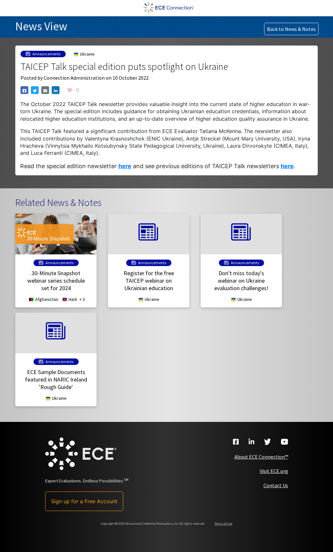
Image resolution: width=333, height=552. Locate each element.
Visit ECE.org (274, 471)
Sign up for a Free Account (84, 501)
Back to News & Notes (291, 29)
